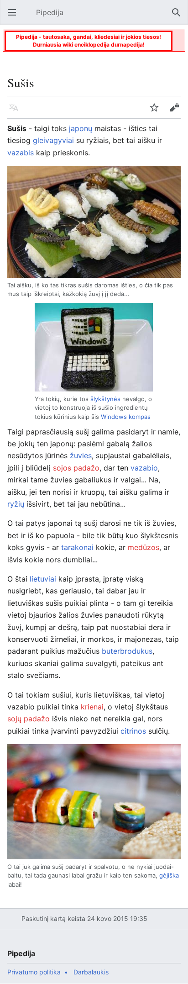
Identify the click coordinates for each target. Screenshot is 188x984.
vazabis (20, 152)
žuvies (81, 455)
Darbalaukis (91, 972)
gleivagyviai (53, 140)
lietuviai (43, 578)
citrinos (133, 730)
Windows (114, 416)
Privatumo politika (34, 972)
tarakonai (77, 547)
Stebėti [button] (157, 111)
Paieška (179, 16)
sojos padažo (76, 467)
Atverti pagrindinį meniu (14, 16)
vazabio (144, 467)
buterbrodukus (127, 651)
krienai (92, 706)
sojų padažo (28, 718)
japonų (80, 128)
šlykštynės (105, 398)
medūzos (143, 547)
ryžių (15, 503)
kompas (140, 416)
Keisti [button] (177, 111)
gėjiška (169, 875)
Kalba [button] (16, 111)
